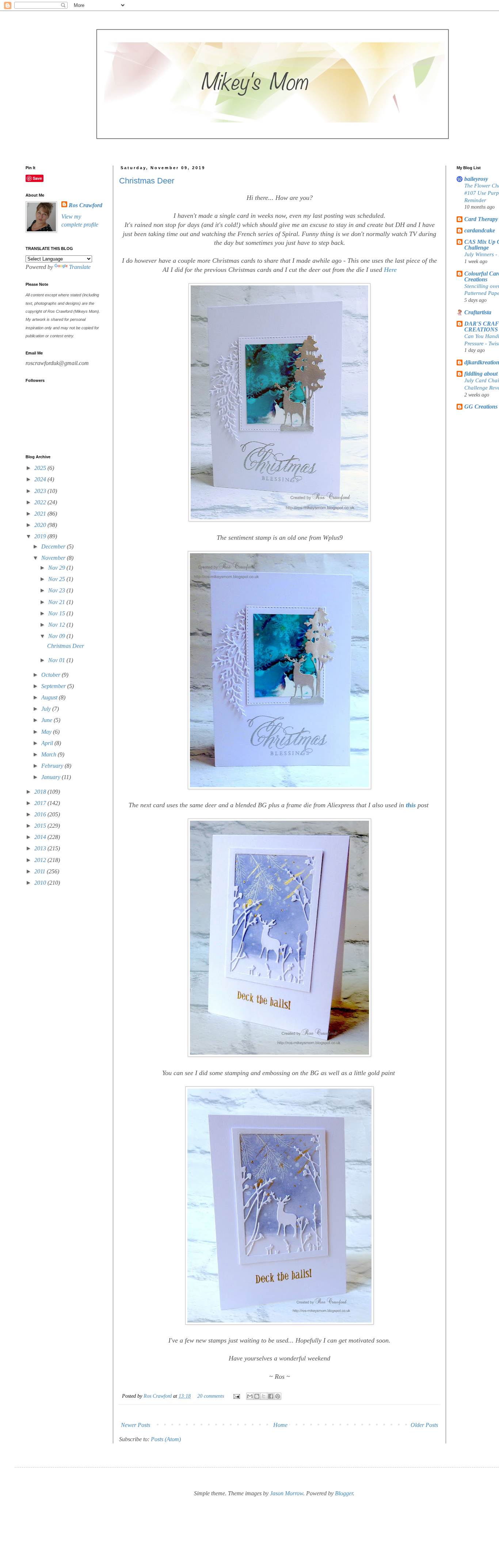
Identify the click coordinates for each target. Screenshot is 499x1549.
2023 (40, 491)
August (50, 697)
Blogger (344, 1493)
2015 (40, 826)
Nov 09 (57, 636)
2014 (40, 837)
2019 (40, 536)
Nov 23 (57, 590)
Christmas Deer (146, 180)
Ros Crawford (158, 1396)
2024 (40, 479)
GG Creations (481, 406)
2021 (40, 513)
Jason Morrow (286, 1493)
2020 (40, 525)
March (49, 754)
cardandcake (479, 230)
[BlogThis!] (256, 1396)
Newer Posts (135, 1425)
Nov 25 (57, 579)
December (54, 546)
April (47, 743)
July (46, 709)
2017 (40, 803)
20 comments (210, 1396)
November (54, 558)
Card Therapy (481, 219)
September (54, 686)
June (47, 720)
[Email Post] (236, 1396)
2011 (40, 871)
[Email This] (250, 1396)
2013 (40, 848)
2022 (40, 502)
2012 (40, 860)
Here (390, 269)
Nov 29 (57, 568)
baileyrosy (476, 179)
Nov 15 (57, 613)
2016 (40, 814)
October (51, 675)
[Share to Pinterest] (277, 1396)
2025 (40, 468)
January (51, 777)
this (412, 805)
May (47, 732)
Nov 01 (57, 660)
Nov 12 (57, 625)
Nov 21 (57, 602)
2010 (40, 883)
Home (280, 1425)
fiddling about (481, 374)
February (53, 766)
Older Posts (424, 1425)
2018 (40, 792)
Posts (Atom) (166, 1439)
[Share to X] (263, 1396)
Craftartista (477, 312)
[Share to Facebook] (270, 1396)
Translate (80, 267)
